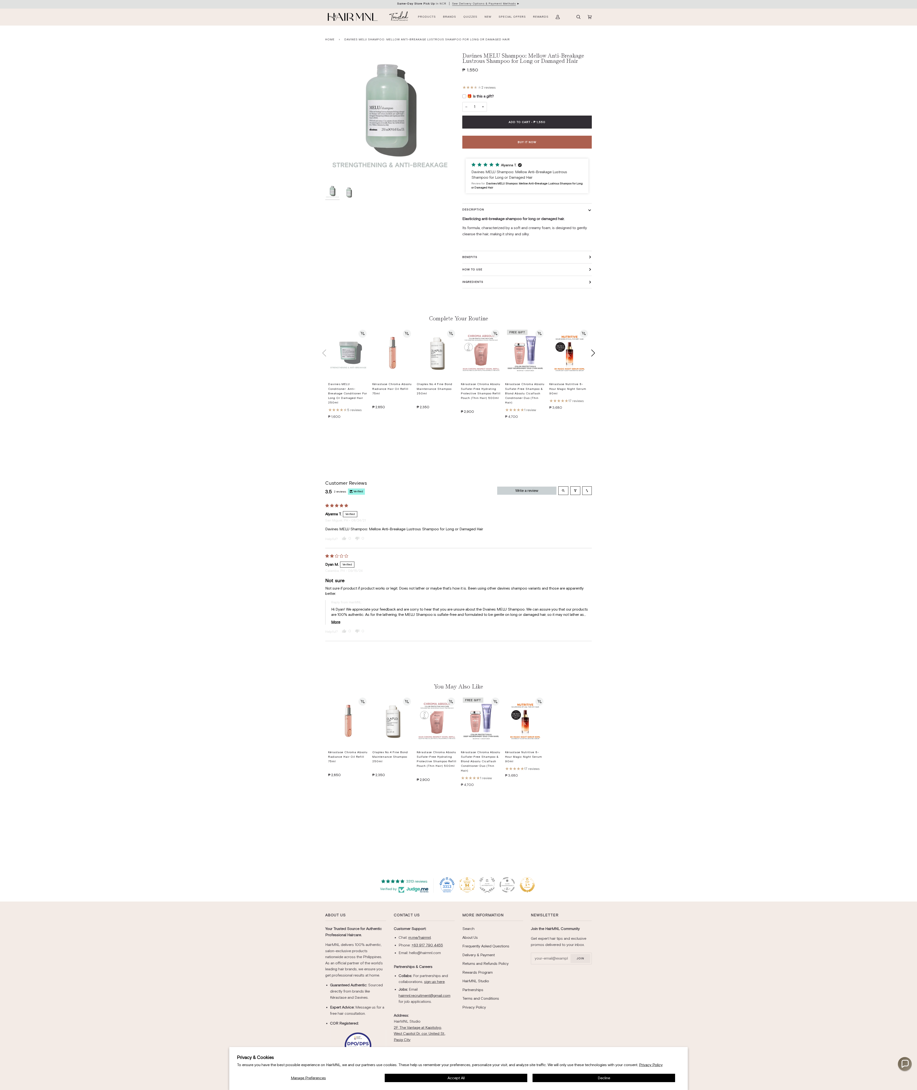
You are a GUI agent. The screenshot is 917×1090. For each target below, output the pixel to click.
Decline (604, 1078)
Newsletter (545, 915)
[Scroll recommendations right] (593, 353)
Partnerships (472, 990)
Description (473, 209)
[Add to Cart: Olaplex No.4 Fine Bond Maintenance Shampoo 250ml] (451, 334)
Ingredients (472, 282)
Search (468, 929)
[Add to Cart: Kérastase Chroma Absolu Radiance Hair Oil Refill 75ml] (407, 334)
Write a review (526, 491)
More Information (483, 915)
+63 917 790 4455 (427, 945)
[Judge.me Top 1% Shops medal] (527, 884)
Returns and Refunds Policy (485, 963)
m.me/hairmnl (419, 937)
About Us (335, 915)
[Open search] (563, 490)
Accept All (456, 1078)
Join (580, 958)
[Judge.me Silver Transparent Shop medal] (507, 884)
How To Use (472, 269)
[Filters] (575, 490)
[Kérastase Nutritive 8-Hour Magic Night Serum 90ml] (569, 353)
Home (330, 39)
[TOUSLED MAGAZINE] (398, 17)
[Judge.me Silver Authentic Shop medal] (487, 884)
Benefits (469, 257)
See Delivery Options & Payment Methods (484, 3)
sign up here (434, 982)
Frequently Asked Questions (485, 946)
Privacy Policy (651, 1065)
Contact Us (407, 915)
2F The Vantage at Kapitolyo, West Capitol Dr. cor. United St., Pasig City (420, 1034)
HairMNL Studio (475, 981)
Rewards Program (477, 972)
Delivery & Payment (478, 955)
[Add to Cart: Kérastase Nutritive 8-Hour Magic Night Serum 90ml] (584, 334)
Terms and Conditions (480, 998)
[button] (527, 176)
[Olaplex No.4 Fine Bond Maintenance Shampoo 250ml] (437, 353)
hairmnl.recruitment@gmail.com (424, 995)
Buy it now (527, 142)
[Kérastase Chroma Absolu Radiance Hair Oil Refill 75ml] (392, 353)
